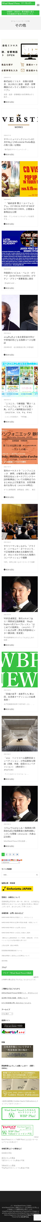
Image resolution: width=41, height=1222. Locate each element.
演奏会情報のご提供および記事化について (16, 955)
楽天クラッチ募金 (8, 1158)
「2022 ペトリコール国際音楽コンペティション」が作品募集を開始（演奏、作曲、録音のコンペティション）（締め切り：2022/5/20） (19, 763)
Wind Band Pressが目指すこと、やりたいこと (17, 917)
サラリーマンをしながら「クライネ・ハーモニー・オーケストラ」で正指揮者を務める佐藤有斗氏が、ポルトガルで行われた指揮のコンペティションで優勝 (19, 551)
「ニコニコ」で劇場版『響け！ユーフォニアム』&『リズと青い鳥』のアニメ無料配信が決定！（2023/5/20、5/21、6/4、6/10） (19, 408)
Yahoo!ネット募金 (8, 1165)
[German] (12, 860)
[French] (10, 860)
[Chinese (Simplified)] (2, 860)
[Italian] (14, 860)
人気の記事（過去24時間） (10, 945)
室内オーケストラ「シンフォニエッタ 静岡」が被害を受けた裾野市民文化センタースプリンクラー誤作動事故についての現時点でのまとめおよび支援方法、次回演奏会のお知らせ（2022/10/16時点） (19, 477)
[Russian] (19, 860)
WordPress (25, 1217)
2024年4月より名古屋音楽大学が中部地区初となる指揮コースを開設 (19, 339)
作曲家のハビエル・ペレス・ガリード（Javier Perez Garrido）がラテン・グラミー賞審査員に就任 (20, 275)
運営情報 (4, 961)
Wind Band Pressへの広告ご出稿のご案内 (16, 933)
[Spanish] (21, 860)
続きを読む (9, 102)
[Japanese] (16, 860)
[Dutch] (4, 860)
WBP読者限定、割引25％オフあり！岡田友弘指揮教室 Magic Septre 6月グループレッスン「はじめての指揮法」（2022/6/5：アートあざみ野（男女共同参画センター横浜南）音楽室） (19, 625)
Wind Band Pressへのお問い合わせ (14, 927)
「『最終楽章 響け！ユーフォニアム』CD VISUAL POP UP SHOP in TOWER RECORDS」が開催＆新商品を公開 (19, 207)
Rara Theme (31, 1215)
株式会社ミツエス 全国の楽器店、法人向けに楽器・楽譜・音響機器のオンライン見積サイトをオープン (19, 85)
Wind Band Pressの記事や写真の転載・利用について (20, 922)
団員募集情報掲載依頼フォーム (12, 950)
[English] (6, 860)
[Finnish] (8, 860)
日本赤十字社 (7, 1153)
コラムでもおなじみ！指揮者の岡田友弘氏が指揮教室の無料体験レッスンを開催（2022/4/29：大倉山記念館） (20, 832)
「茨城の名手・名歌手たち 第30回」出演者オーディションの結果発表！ (19, 696)
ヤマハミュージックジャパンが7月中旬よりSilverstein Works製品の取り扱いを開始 (19, 142)
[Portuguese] (18, 860)
